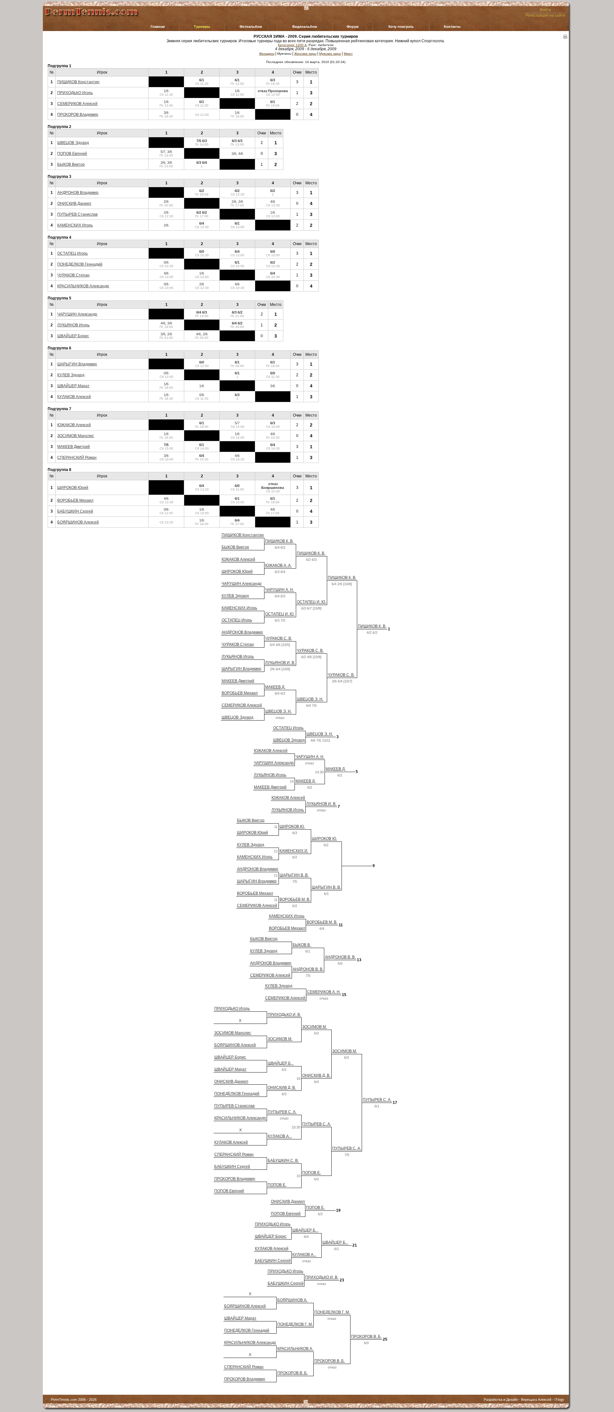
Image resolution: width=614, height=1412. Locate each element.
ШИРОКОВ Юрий (72, 487)
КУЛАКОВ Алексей (74, 397)
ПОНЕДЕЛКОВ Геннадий (79, 264)
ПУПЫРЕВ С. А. (377, 1099)
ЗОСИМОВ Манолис (75, 436)
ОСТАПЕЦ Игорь (72, 253)
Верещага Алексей (536, 1399)
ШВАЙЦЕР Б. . (281, 1063)
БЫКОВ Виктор (71, 164)
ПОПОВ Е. (311, 1172)
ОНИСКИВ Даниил (74, 203)
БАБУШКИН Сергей (75, 511)
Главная (158, 26)
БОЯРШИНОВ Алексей (78, 522)
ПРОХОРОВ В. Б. (366, 1336)
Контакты (452, 26)
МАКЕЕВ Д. (275, 687)
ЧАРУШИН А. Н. (279, 589)
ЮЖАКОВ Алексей (74, 425)
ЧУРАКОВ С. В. (278, 638)
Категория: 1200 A (292, 45)
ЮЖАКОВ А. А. (278, 565)
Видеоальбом (304, 26)
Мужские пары (330, 53)
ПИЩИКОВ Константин (78, 82)
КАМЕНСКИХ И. (293, 851)
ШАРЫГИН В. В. (294, 875)
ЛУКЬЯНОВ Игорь (73, 325)
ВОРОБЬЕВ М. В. (294, 899)
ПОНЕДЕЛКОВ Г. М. (332, 1312)
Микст (348, 53)
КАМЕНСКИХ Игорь (75, 225)
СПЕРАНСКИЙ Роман (77, 457)
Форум (352, 26)
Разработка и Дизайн (501, 1399)
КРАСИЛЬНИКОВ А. (295, 1348)
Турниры (202, 26)
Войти (545, 10)
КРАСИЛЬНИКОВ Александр (83, 286)
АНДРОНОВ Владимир (77, 192)
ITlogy (559, 1399)
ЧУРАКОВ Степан (73, 275)
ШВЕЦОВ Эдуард (73, 142)
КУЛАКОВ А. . (280, 1136)
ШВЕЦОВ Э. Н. (310, 699)
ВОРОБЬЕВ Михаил (75, 500)
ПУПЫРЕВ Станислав (77, 214)
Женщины (266, 53)
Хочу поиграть (401, 26)
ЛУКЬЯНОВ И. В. (280, 662)
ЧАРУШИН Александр (77, 314)
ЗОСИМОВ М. (314, 1027)
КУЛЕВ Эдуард (70, 375)
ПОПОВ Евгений (72, 153)
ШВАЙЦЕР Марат (73, 386)
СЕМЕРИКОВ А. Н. (324, 992)
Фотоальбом (251, 26)
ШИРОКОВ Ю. (292, 826)
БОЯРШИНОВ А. (292, 1300)
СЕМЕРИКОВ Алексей (77, 103)
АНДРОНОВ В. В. (340, 957)
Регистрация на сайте (545, 15)
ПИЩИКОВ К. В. (279, 541)
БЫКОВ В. (302, 945)
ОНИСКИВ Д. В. (316, 1075)
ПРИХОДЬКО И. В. (284, 1014)
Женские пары (305, 53)
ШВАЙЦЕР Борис (73, 336)
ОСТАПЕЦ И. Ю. (311, 602)
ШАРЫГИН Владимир (77, 364)
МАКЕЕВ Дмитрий (73, 446)
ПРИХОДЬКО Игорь (75, 93)
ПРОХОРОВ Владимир (77, 114)
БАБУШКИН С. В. (283, 1160)
